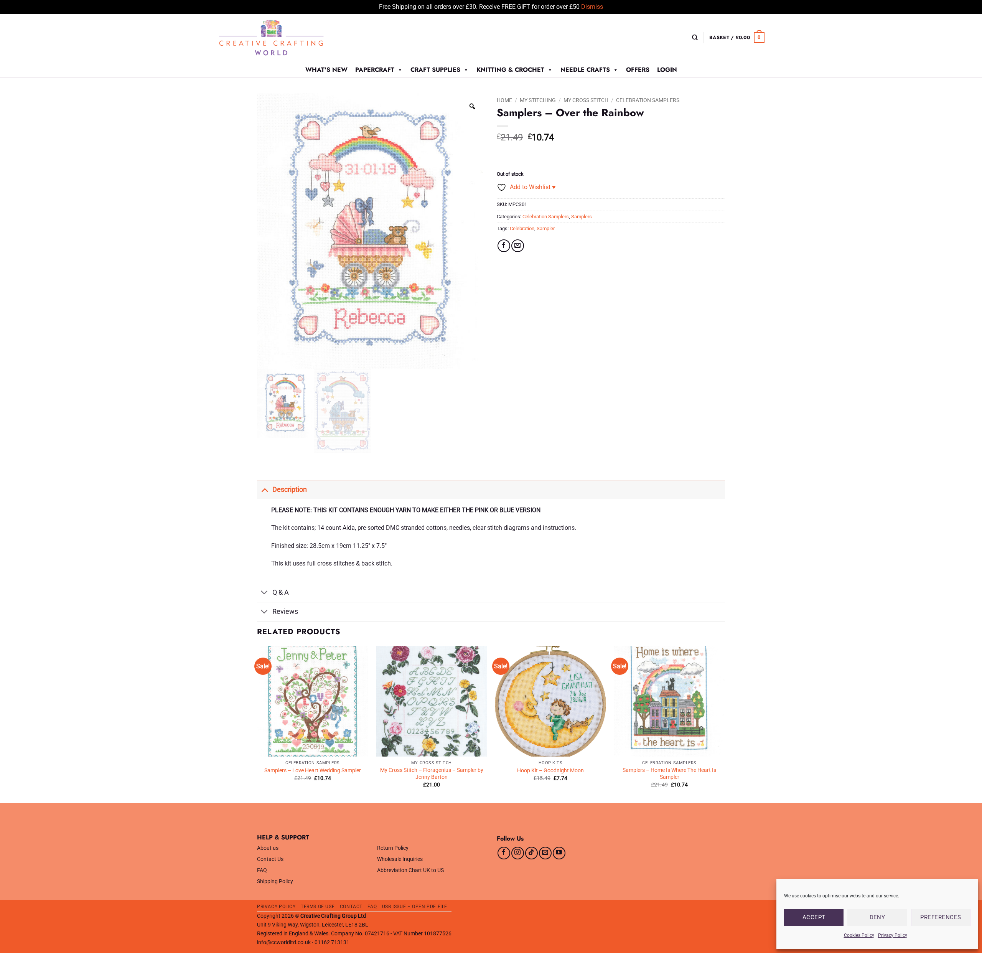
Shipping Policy (275, 881)
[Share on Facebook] (504, 245)
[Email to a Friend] (517, 245)
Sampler (546, 228)
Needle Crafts (585, 69)
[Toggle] (264, 489)
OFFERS (637, 69)
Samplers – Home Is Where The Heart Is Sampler (669, 774)
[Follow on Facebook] (504, 853)
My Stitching (538, 100)
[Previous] (257, 723)
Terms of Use (317, 906)
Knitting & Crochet (510, 69)
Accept (813, 917)
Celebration (522, 228)
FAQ (262, 870)
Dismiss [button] (592, 6)
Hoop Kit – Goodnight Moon (550, 770)
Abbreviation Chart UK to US (410, 870)
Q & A (280, 592)
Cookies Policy (859, 935)
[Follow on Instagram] (517, 853)
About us (267, 848)
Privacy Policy (892, 935)
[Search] (695, 37)
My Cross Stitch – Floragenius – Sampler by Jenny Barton (431, 774)
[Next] (724, 723)
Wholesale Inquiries (400, 859)
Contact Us (270, 859)
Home (504, 100)
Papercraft (374, 69)
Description (289, 489)
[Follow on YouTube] (559, 853)
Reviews (285, 611)
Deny (877, 917)
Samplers (581, 216)
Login (667, 69)
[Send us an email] (545, 853)
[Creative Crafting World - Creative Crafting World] (285, 38)
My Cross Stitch (585, 100)
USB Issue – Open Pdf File (414, 906)
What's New (326, 69)
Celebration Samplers (647, 100)
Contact (351, 906)
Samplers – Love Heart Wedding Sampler (312, 770)
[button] (737, 37)
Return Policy (393, 848)
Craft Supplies (435, 69)
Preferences (940, 917)
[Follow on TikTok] (531, 853)
